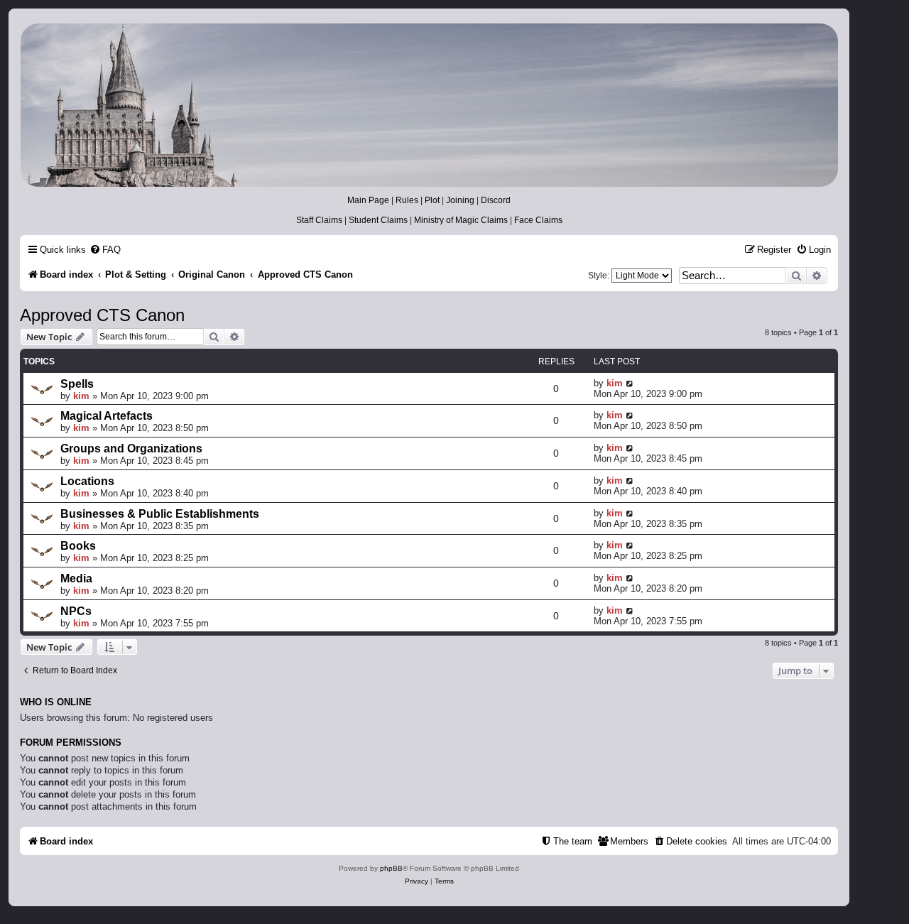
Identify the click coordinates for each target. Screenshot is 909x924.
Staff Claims (319, 220)
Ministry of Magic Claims (461, 220)
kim (81, 396)
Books (78, 546)
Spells (77, 384)
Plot (432, 200)
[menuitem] (105, 249)
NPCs (76, 611)
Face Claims (538, 220)
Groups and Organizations (131, 448)
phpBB (391, 868)
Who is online (56, 702)
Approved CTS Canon (102, 315)
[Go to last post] (630, 383)
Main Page (368, 200)
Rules (407, 200)
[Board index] (428, 105)
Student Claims (378, 220)
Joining (460, 200)
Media (76, 578)
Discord (496, 200)
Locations (87, 481)
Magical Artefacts (106, 416)
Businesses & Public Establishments (159, 514)
